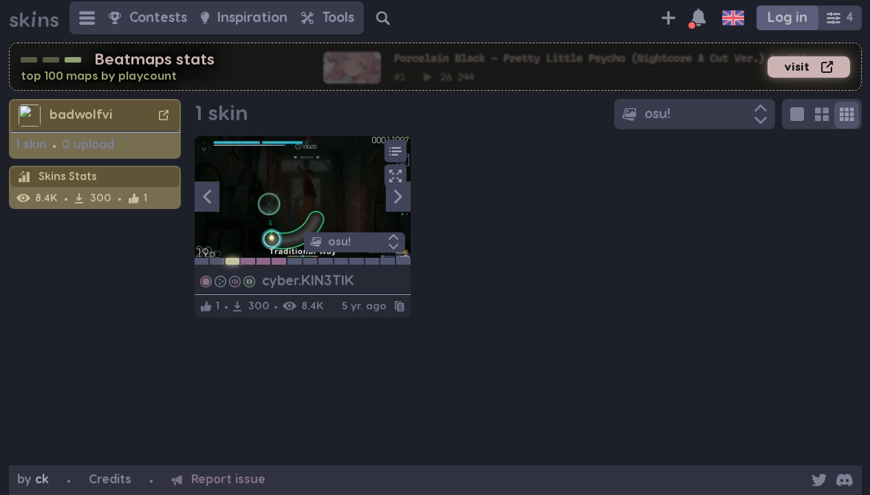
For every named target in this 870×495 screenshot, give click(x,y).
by (33, 479)
